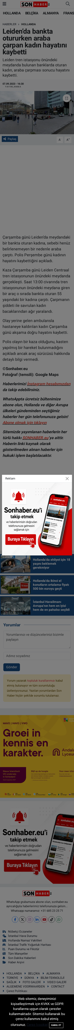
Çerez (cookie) (37, 1025)
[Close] (67, 478)
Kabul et (56, 1025)
